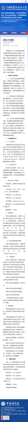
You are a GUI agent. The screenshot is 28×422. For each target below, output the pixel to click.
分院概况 (4, 33)
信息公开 (8, 45)
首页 (4, 45)
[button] (27, 33)
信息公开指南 (15, 45)
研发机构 (14, 33)
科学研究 (23, 33)
